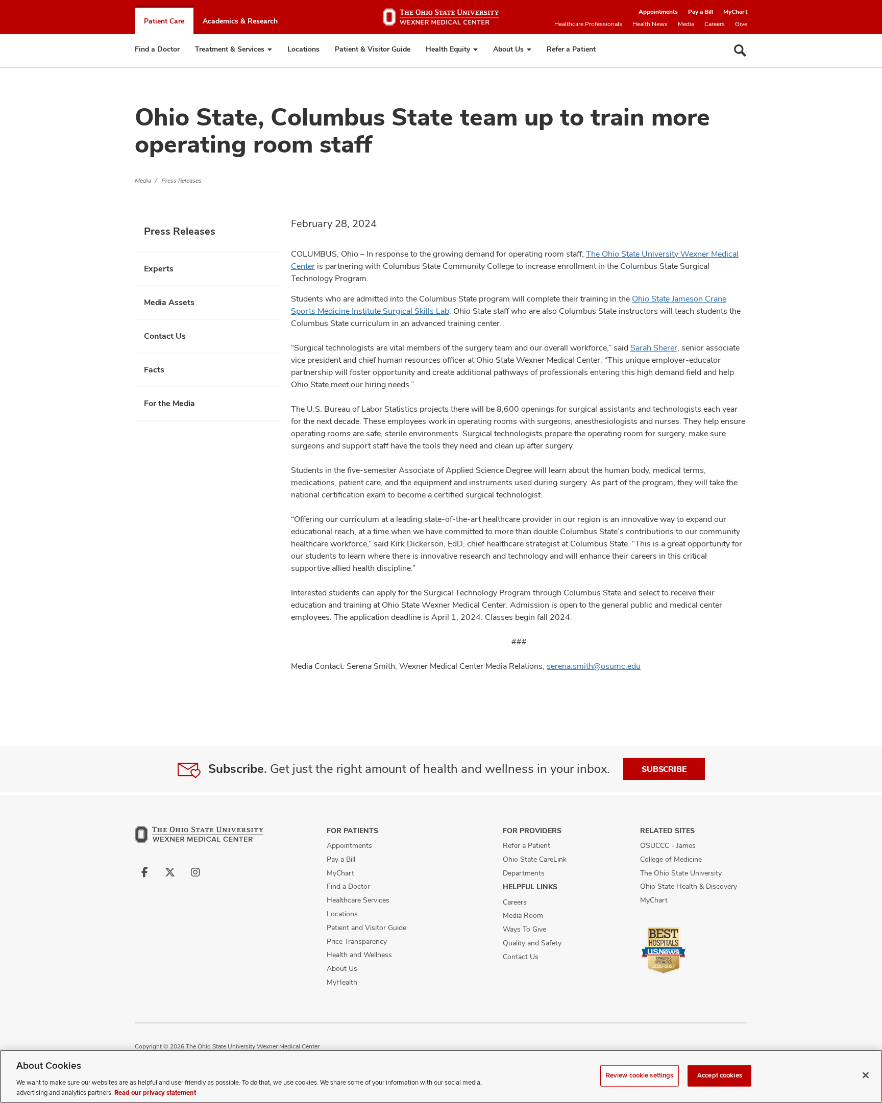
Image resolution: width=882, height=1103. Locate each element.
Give (741, 24)
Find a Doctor (157, 49)
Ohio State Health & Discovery (688, 886)
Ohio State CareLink (535, 859)
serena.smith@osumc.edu (594, 666)
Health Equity (448, 49)
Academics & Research (240, 21)
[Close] (865, 1075)
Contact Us (165, 336)
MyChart (735, 12)
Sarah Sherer (653, 347)
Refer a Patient (571, 49)
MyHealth (342, 982)
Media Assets (169, 302)
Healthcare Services (358, 900)
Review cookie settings (640, 1075)
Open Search (740, 50)
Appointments (658, 12)
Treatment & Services (229, 49)
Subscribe (664, 769)
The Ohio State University (681, 873)
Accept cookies (719, 1075)
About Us (508, 49)
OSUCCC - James (668, 845)
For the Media (169, 403)
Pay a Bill (700, 12)
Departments (524, 873)
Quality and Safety (532, 942)
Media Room (523, 915)
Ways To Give (524, 929)
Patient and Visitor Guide (366, 927)
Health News (650, 24)
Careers (714, 24)
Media (686, 24)
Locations (303, 49)
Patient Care (164, 21)
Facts (154, 369)
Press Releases (182, 181)
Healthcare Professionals (588, 24)
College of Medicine (671, 859)
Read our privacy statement (155, 1092)
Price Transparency (357, 941)
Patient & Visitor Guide (372, 49)
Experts (159, 268)
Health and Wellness (359, 954)
